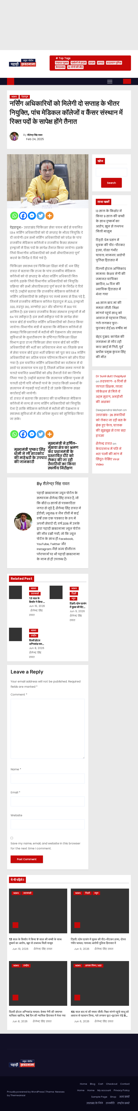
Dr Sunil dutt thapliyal (111, 376)
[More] (49, 216)
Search (111, 183)
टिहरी (74, 593)
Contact (125, 1084)
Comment (19, 694)
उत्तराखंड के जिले (94, 1103)
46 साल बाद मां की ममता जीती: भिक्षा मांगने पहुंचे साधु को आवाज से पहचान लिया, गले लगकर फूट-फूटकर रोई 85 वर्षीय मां (100, 1015)
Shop (113, 1096)
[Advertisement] (69, 25)
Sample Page (99, 1096)
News (14, 96)
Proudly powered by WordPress (26, 1091)
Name (16, 769)
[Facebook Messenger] (32, 216)
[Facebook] (23, 216)
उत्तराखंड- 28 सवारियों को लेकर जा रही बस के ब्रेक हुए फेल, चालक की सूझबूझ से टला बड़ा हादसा (111, 425)
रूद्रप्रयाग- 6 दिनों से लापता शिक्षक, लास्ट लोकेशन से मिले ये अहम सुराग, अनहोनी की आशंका (111, 391)
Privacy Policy (122, 1090)
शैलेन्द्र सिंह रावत (34, 135)
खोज (100, 161)
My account (104, 1090)
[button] (118, 81)
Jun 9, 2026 (77, 611)
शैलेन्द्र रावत (104, 444)
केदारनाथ (60, 67)
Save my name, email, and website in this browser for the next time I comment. (45, 845)
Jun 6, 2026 (82, 1021)
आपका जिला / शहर (93, 965)
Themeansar (18, 1095)
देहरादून (24, 96)
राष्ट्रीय (33, 635)
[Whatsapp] (14, 216)
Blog (92, 1084)
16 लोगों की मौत (75, 67)
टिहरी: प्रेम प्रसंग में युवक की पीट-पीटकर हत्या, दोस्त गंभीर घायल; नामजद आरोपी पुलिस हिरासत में (110, 250)
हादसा (92, 62)
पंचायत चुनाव (62, 62)
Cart (100, 1084)
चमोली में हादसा (78, 62)
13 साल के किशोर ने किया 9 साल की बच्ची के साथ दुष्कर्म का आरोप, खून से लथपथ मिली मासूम (110, 221)
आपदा (101, 62)
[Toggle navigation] (109, 81)
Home (83, 1084)
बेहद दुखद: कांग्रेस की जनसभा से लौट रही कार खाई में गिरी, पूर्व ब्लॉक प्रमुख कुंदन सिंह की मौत (111, 347)
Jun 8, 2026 (36, 648)
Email (15, 792)
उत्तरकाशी (35, 593)
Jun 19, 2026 (37, 606)
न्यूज (73, 598)
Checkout (111, 1084)
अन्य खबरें (124, 1096)
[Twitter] (41, 216)
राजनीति (110, 1103)
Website (16, 815)
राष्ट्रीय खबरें (123, 1103)
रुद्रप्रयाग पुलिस (114, 62)
